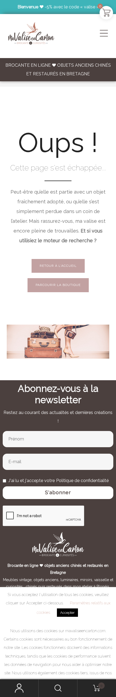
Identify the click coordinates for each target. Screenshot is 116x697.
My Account (19, 688)
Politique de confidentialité (82, 480)
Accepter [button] (67, 613)
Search (58, 688)
